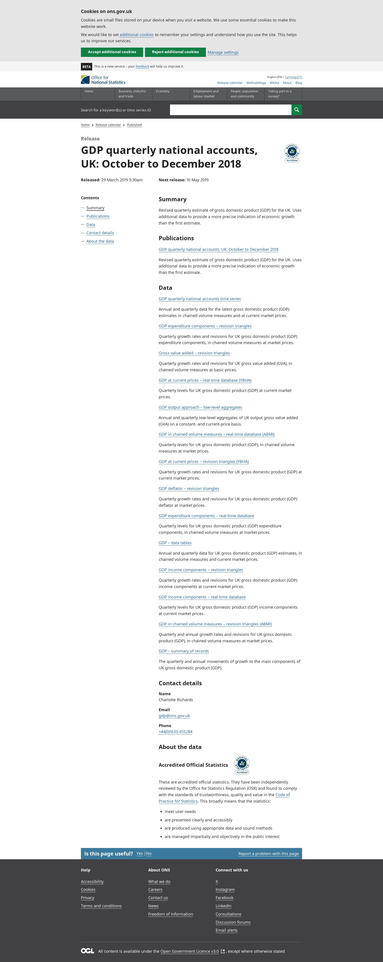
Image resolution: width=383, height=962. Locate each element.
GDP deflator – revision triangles (189, 488)
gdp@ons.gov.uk (174, 715)
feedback (142, 66)
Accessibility (92, 881)
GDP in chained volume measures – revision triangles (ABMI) (215, 624)
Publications (97, 216)
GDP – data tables (175, 542)
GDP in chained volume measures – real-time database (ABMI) (216, 434)
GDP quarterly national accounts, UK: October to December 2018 (218, 249)
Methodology (256, 83)
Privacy (87, 897)
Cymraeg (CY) (293, 77)
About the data (100, 241)
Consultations (228, 914)
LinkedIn (223, 905)
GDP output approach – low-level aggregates (200, 407)
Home (89, 91)
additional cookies (137, 34)
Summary (95, 207)
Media (274, 83)
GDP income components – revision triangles (201, 569)
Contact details (100, 232)
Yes (140, 853)
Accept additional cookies (112, 51)
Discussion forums (233, 922)
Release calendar (230, 83)
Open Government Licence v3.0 (189, 951)
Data (90, 224)
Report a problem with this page (268, 853)
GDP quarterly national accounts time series (200, 298)
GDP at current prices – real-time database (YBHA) (205, 380)
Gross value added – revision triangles (194, 353)
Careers (155, 889)
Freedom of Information (170, 914)
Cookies (88, 889)
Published (134, 125)
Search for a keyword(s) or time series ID (116, 109)
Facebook (224, 897)
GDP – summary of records (184, 651)
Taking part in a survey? (280, 93)
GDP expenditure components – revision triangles (205, 326)
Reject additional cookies (175, 51)
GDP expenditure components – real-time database (206, 515)
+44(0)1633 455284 (175, 731)
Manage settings (223, 52)
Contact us (158, 897)
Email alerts (227, 930)
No (149, 853)
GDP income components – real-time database (202, 597)
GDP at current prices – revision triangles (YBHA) (204, 461)
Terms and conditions (101, 905)
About (287, 83)
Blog (298, 83)
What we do (159, 881)
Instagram (225, 889)
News (153, 905)
